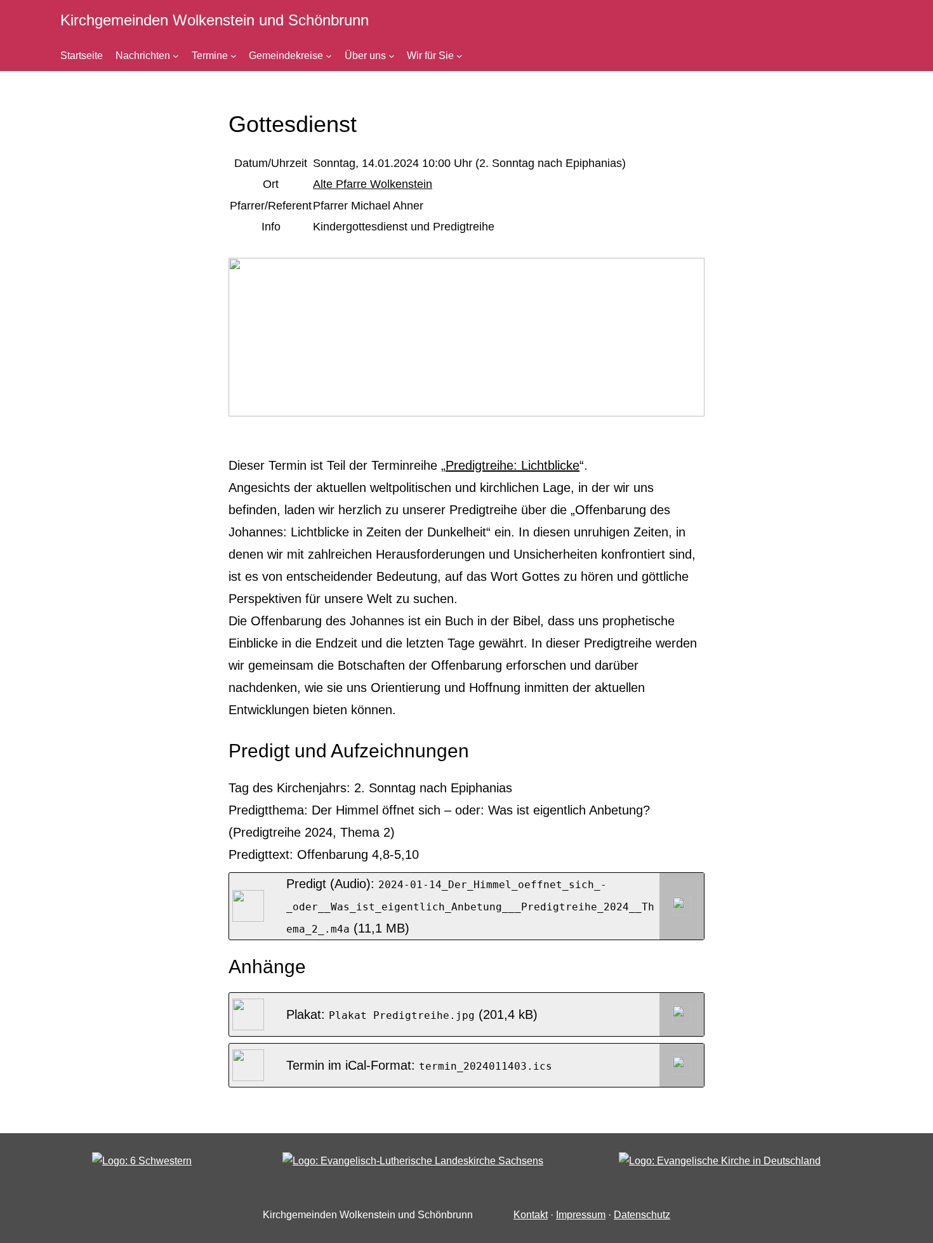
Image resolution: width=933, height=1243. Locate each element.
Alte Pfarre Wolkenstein (372, 184)
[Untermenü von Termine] (233, 56)
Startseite (81, 55)
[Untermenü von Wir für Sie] (459, 56)
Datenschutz (642, 1214)
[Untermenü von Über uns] (391, 56)
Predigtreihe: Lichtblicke (512, 465)
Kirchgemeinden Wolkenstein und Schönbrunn (214, 20)
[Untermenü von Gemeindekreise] (329, 56)
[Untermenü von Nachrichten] (176, 56)
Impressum (580, 1214)
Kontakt (530, 1214)
